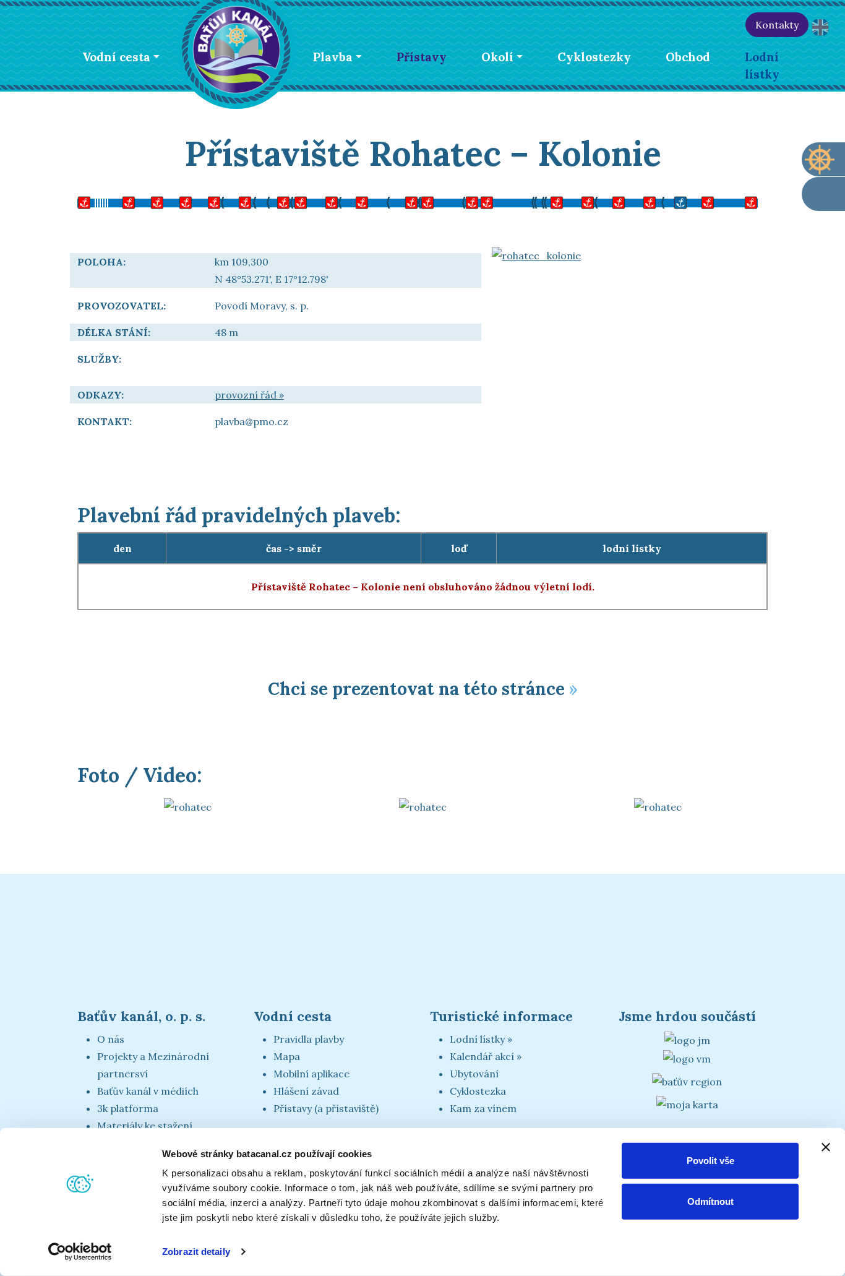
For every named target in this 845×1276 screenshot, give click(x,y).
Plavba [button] (333, 57)
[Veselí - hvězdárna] (494, 201)
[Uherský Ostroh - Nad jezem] (402, 201)
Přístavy (422, 57)
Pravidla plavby (308, 1039)
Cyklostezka (478, 1091)
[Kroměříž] (92, 201)
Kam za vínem (483, 1108)
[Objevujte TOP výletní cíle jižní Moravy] (687, 1039)
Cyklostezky (594, 57)
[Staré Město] (278, 201)
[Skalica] (649, 201)
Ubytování (474, 1073)
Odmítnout (710, 1201)
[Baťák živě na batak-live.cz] (678, 24)
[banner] (236, 47)
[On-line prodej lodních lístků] (823, 159)
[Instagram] (731, 24)
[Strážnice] (556, 201)
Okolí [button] (497, 57)
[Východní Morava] (687, 1057)
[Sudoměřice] (618, 201)
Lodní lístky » (481, 1039)
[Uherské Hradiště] (309, 201)
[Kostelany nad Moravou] (371, 201)
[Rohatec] (711, 201)
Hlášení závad (306, 1091)
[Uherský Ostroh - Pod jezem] (433, 201)
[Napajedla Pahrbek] (185, 201)
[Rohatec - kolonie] (680, 201)
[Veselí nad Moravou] (463, 201)
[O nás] (624, 24)
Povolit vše (710, 1160)
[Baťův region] (687, 1081)
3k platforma (127, 1108)
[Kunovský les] (340, 201)
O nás (110, 1039)
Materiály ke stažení (144, 1125)
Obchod (688, 57)
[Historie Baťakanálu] (651, 24)
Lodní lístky (762, 66)
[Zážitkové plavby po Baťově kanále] (823, 194)
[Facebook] (704, 24)
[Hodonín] (742, 201)
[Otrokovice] (123, 201)
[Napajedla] (154, 201)
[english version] (820, 27)
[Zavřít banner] (825, 1147)
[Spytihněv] (216, 201)
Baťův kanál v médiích (148, 1091)
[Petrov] (587, 201)
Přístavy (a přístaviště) (326, 1108)
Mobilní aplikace (311, 1073)
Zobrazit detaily (196, 1251)
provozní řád (246, 395)
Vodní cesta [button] (116, 57)
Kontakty (777, 25)
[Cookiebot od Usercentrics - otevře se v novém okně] (80, 1252)
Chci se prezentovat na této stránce (416, 689)
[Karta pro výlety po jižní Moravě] (687, 1103)
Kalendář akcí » (485, 1056)
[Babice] (247, 201)
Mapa (286, 1056)
